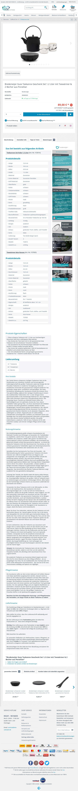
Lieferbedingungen (61, 2)
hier (63, 770)
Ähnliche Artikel (29, 671)
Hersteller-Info (21, 140)
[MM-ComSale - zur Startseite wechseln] (8, 8)
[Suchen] (46, 7)
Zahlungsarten (26, 717)
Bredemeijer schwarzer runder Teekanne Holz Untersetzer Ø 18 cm (39, 692)
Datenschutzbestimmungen (65, 736)
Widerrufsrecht (26, 734)
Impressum (42, 720)
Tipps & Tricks (34, 140)
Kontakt (23, 714)
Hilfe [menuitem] (52, 2)
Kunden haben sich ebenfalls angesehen (51, 671)
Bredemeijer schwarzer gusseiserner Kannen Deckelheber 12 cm (62, 692)
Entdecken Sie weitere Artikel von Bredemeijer (22, 664)
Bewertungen (48, 140)
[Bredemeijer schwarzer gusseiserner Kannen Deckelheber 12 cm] (62, 682)
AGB (22, 720)
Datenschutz (43, 717)
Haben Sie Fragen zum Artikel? (17, 662)
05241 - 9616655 (11, 716)
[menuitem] (36, 7)
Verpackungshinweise (28, 740)
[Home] (4, 15)
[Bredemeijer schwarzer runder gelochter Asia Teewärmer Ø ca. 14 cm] (15, 682)
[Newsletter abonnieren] (72, 730)
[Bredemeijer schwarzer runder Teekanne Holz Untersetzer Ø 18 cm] (39, 682)
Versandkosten (34, 768)
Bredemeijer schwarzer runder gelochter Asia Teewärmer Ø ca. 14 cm (15, 692)
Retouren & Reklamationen (26, 724)
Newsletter (42, 714)
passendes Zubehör (12, 671)
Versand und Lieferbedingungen (27, 730)
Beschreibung (8, 140)
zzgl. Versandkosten (67, 110)
